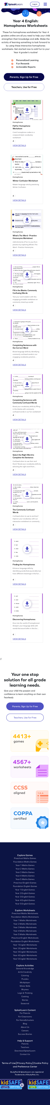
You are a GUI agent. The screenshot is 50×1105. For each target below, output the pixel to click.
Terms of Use (9, 1063)
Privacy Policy (24, 1063)
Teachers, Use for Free (24, 87)
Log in (34, 4)
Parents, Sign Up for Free (24, 77)
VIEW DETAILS (19, 145)
